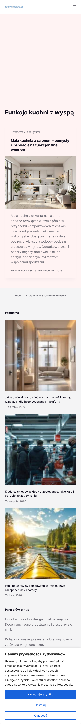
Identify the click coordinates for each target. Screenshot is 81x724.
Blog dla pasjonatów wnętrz (46, 295)
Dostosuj (40, 705)
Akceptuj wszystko (40, 694)
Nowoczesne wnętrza (25, 132)
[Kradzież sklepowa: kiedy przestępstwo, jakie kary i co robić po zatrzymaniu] (40, 449)
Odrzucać (40, 715)
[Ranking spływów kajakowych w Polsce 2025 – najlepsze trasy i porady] (40, 543)
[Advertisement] (40, 56)
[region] (40, 686)
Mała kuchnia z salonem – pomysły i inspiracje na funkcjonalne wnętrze (40, 145)
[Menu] (74, 7)
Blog (18, 295)
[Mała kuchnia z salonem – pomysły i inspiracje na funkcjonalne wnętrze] (40, 182)
